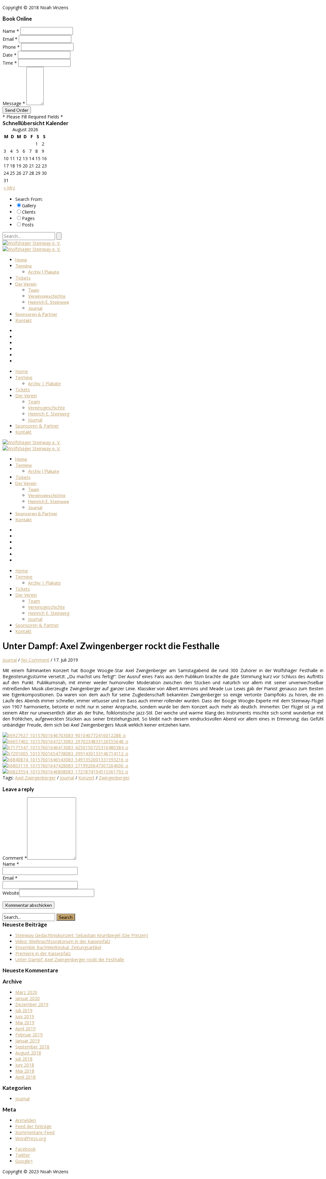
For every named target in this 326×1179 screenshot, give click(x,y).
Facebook (25, 1149)
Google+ (24, 1161)
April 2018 (25, 1077)
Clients (29, 212)
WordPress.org (30, 1138)
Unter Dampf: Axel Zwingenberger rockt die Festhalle (69, 959)
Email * (10, 878)
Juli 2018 (23, 1059)
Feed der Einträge (33, 1126)
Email (10, 39)
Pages (28, 218)
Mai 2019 (24, 1022)
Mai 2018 (24, 1071)
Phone (11, 47)
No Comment (35, 660)
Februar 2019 (29, 1035)
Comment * (15, 858)
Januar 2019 (27, 1041)
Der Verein (26, 284)
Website (11, 893)
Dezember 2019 (31, 1004)
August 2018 (28, 1053)
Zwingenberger (114, 778)
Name (11, 31)
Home (21, 259)
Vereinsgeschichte (47, 296)
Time (10, 63)
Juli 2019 (23, 1010)
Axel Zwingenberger (35, 778)
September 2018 (32, 1047)
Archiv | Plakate (43, 271)
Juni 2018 (24, 1065)
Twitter (22, 1155)
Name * (11, 864)
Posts (28, 225)
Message (14, 103)
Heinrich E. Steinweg (48, 302)
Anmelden (25, 1120)
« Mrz (9, 188)
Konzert (86, 778)
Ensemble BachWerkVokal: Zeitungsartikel (58, 947)
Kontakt (23, 320)
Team (33, 290)
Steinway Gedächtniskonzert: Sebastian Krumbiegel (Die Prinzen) (81, 935)
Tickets (23, 278)
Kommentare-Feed (34, 1132)
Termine (23, 265)
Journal (35, 308)
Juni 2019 (24, 1016)
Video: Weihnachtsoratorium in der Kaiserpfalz (62, 941)
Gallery (29, 205)
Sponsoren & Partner (36, 314)
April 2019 (25, 1029)
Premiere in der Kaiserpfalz (43, 953)
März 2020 (26, 992)
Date (10, 55)
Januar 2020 (27, 998)
